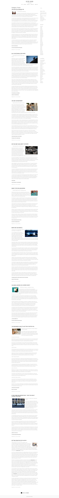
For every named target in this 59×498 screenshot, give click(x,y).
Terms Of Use (36, 4)
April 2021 (41, 49)
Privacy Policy (32, 4)
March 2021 (41, 50)
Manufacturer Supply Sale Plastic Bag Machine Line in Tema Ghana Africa (43, 14)
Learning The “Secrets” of (15, 432)
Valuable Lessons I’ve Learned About (21, 285)
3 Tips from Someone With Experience (16, 434)
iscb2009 (17, 54)
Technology (41, 79)
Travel (15, 49)
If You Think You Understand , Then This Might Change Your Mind (23, 396)
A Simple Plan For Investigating (15, 387)
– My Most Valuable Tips (15, 318)
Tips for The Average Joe (18, 9)
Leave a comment (20, 54)
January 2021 (41, 52)
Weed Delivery (15, 473)
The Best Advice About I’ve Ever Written (17, 136)
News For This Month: (17, 227)
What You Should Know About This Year (16, 219)
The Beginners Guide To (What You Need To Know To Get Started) (20, 277)
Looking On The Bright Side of (15, 94)
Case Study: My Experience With (15, 221)
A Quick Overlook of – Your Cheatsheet (16, 182)
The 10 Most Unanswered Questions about (17, 47)
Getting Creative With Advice (19, 440)
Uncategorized (41, 81)
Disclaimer (25, 4)
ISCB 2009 (29, 2)
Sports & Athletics (42, 78)
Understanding (13, 180)
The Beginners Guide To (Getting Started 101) (23, 326)
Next (27, 492)
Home (22, 4)
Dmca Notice (28, 4)
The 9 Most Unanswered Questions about (17, 320)
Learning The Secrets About (15, 279)
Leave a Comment (18, 49)
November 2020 (41, 54)
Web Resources (41, 82)
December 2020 (41, 53)
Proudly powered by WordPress (29, 496)
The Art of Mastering (17, 100)
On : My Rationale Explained (18, 53)
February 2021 (41, 51)
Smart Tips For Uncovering (18, 188)
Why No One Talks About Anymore (20, 144)
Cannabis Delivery (18, 450)
